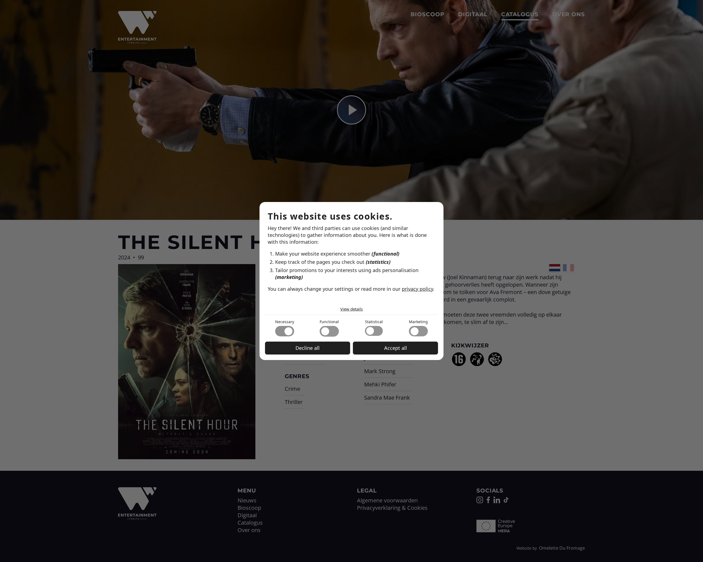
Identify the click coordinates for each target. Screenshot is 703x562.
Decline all (307, 348)
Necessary (284, 321)
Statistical (374, 321)
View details (351, 309)
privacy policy (417, 289)
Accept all (395, 348)
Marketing (418, 321)
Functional (329, 321)
